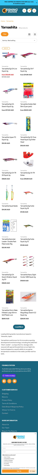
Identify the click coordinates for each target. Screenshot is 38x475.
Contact (5, 413)
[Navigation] (34, 11)
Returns (5, 397)
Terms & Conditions (9, 403)
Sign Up (19, 471)
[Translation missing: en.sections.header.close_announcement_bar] (37, 3)
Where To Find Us (8, 410)
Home (3, 21)
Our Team (5, 428)
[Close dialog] (35, 434)
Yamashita (9, 21)
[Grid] (29, 34)
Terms (18, 468)
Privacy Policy (7, 400)
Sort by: (4, 40)
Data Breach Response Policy (12, 407)
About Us (5, 424)
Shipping (5, 394)
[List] (35, 34)
